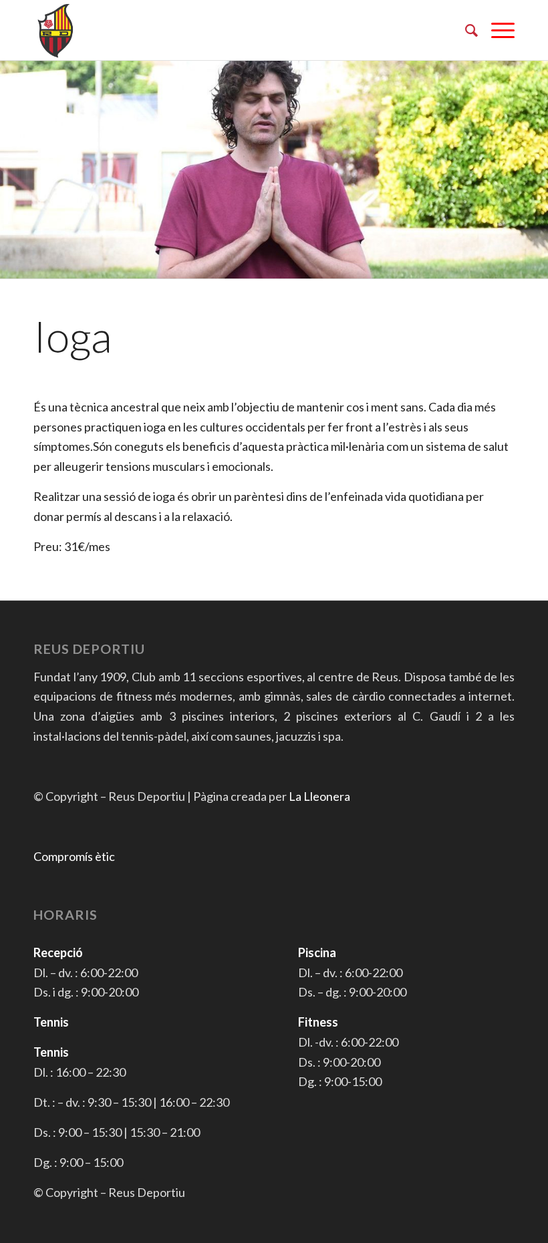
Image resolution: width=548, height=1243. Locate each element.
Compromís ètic (74, 856)
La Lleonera (319, 796)
